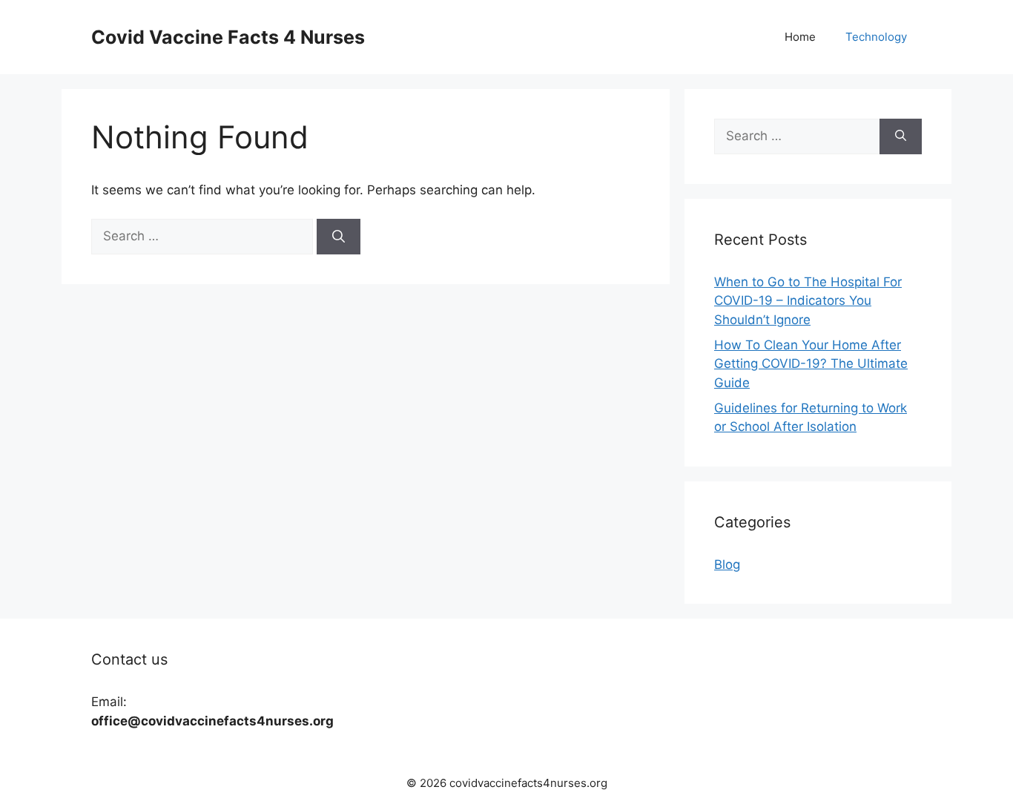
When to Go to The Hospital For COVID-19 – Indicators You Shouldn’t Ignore (808, 300)
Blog (727, 564)
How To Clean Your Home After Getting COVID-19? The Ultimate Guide (811, 363)
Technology (876, 37)
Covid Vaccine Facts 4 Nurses (228, 37)
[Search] (338, 236)
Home (800, 37)
